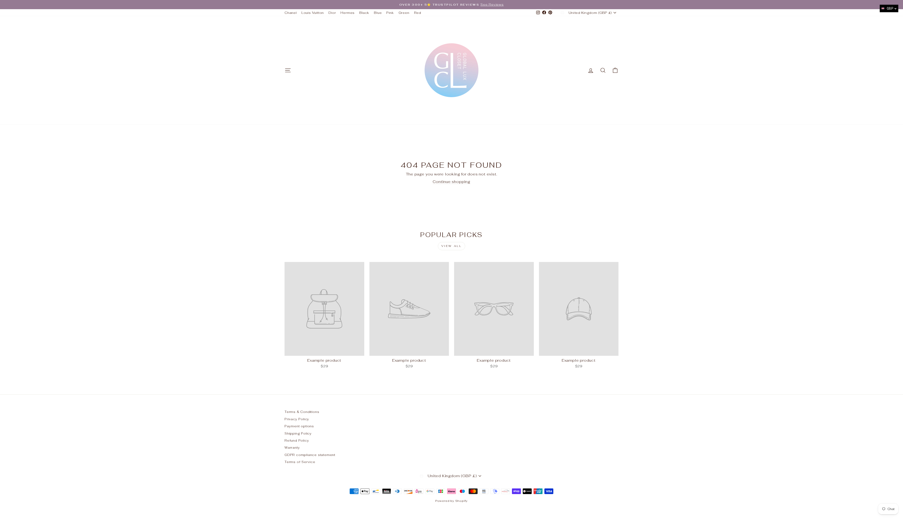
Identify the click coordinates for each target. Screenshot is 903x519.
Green (404, 13)
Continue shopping (451, 181)
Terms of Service (300, 462)
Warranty (292, 447)
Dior (332, 13)
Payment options (299, 426)
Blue (378, 13)
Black (364, 13)
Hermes (348, 13)
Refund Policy (297, 440)
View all (451, 246)
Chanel (291, 13)
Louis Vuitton (312, 13)
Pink (390, 13)
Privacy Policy (297, 419)
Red (417, 13)
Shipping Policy (298, 433)
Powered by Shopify (451, 501)
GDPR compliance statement (310, 455)
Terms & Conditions (302, 412)
